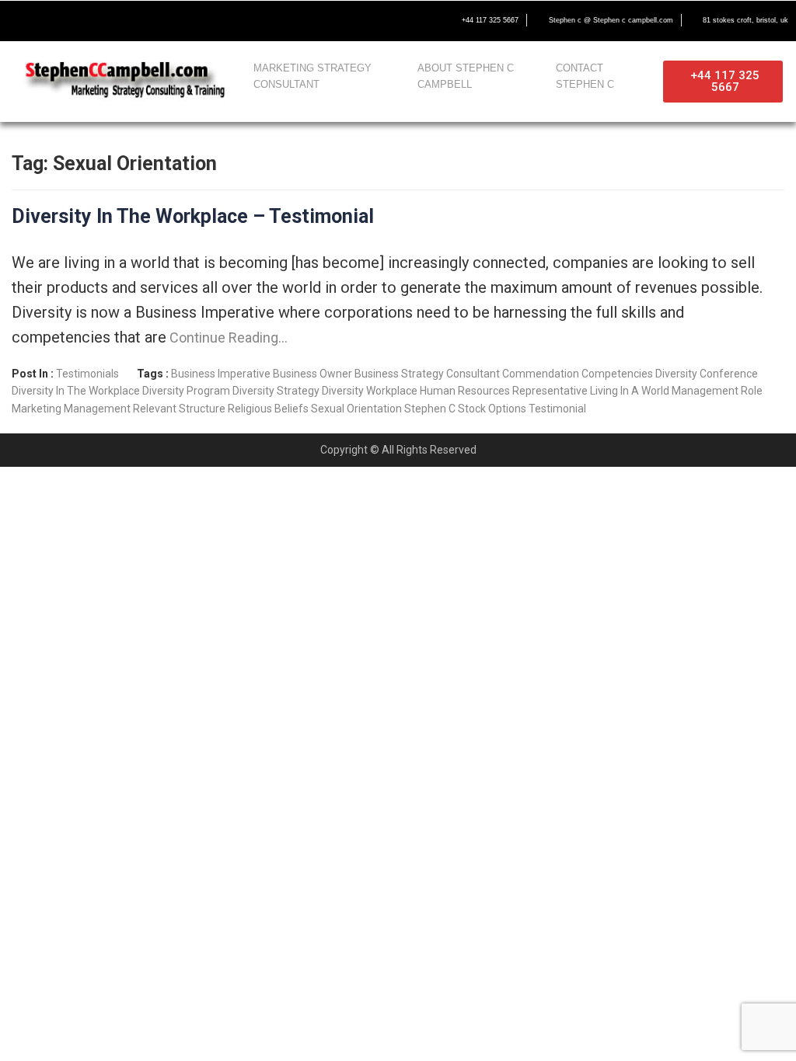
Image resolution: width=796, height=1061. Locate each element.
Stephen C (430, 408)
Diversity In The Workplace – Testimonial (193, 216)
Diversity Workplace (369, 390)
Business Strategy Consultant (427, 373)
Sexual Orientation (356, 408)
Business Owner (312, 373)
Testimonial (557, 408)
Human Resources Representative (504, 390)
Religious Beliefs (268, 408)
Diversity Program (186, 390)
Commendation (540, 373)
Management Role (717, 390)
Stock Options (492, 408)
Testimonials (87, 373)
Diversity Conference (706, 373)
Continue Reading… (227, 337)
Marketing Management (71, 408)
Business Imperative (221, 373)
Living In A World (629, 390)
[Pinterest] (150, 21)
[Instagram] (118, 21)
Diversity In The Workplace (76, 390)
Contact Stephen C (585, 76)
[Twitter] (52, 21)
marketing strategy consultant (312, 76)
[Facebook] (20, 21)
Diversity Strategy (275, 390)
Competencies (617, 373)
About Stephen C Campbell (465, 76)
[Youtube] (85, 21)
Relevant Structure (179, 408)
